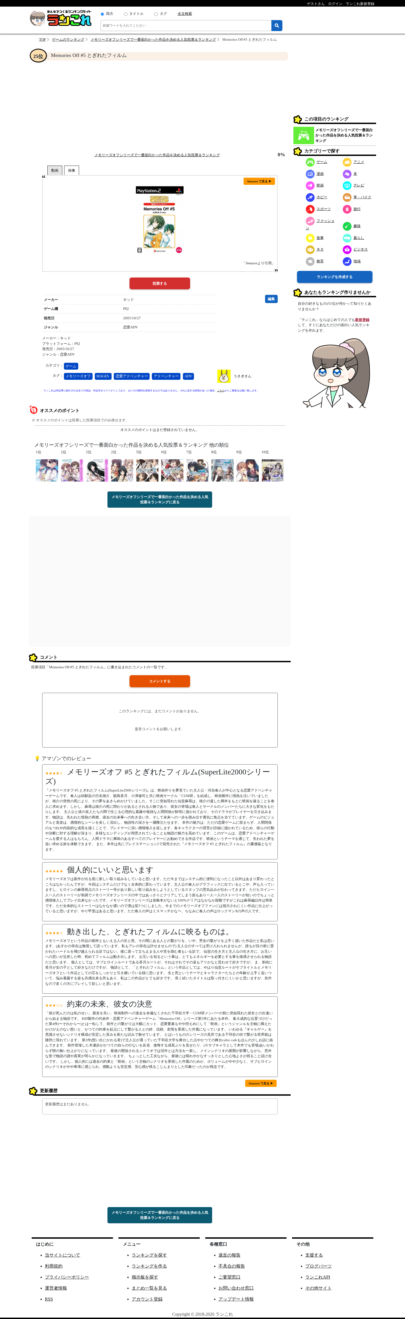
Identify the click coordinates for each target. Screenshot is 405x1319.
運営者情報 (56, 1288)
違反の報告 (229, 1255)
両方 (109, 14)
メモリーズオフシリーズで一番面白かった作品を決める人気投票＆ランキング (153, 39)
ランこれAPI (317, 1277)
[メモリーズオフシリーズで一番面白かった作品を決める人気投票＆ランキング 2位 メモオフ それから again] (122, 470)
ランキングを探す (149, 1255)
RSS (49, 1299)
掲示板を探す (145, 1277)
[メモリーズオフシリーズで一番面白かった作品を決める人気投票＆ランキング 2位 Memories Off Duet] (72, 470)
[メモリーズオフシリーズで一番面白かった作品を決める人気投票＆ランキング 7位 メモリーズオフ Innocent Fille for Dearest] (197, 470)
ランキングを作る (149, 1266)
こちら (221, 390)
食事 (320, 238)
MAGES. (103, 376)
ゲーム (71, 366)
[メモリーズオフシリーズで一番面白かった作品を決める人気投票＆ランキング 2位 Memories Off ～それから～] (97, 470)
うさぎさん (243, 376)
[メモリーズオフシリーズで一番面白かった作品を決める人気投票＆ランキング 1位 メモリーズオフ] (47, 470)
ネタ (320, 249)
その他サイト (318, 1288)
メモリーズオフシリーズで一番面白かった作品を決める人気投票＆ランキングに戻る (160, 499)
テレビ (358, 185)
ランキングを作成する (335, 277)
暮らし (358, 238)
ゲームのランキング (68, 39)
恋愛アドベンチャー (132, 376)
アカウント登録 (147, 1299)
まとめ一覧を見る (149, 1288)
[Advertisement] (160, 106)
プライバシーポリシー (67, 1277)
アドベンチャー (166, 376)
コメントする (160, 681)
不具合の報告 (231, 1266)
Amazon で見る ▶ (259, 181)
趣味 (357, 226)
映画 (320, 185)
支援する (314, 1255)
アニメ (358, 162)
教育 (320, 261)
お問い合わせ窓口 (236, 1288)
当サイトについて (62, 1255)
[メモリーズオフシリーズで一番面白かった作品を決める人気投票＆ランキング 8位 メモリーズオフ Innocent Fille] (222, 470)
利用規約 (54, 1266)
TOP (42, 39)
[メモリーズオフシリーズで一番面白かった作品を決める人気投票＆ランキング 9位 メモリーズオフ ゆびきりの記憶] (247, 470)
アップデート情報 (236, 1299)
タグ (163, 14)
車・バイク (362, 197)
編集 (271, 299)
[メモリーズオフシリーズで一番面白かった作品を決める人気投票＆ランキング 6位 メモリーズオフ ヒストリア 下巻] (172, 470)
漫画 (320, 174)
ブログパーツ (318, 1266)
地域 (357, 261)
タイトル (136, 14)
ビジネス (360, 249)
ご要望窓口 (229, 1277)
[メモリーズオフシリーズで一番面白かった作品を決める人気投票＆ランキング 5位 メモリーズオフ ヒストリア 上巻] (147, 470)
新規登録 (362, 320)
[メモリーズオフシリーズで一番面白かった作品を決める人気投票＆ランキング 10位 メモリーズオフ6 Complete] (272, 470)
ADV (188, 376)
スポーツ (324, 209)
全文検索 (185, 14)
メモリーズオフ (78, 376)
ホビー (322, 197)
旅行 (357, 209)
